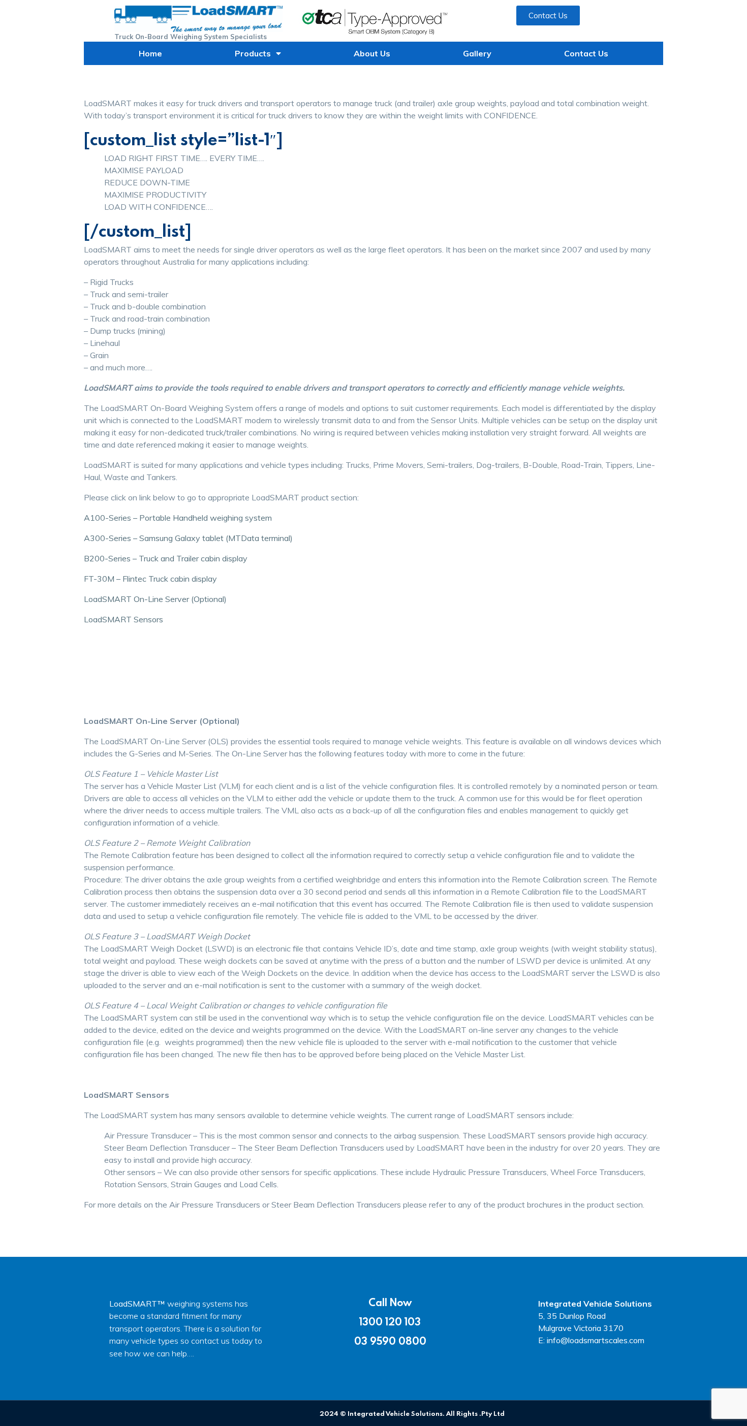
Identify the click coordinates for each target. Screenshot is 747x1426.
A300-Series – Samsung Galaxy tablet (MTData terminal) (188, 538)
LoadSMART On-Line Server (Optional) (155, 599)
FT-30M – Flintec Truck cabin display (150, 579)
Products (253, 53)
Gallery (477, 53)
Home (150, 53)
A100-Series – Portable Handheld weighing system (178, 518)
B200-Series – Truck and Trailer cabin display (165, 558)
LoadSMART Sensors (123, 619)
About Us (372, 53)
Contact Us (586, 53)
